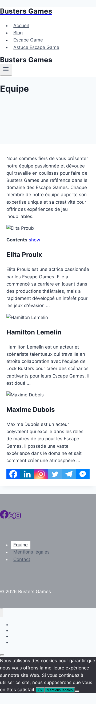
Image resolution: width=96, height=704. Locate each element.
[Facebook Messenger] (83, 474)
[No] (77, 691)
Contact (21, 559)
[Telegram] (69, 474)
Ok (40, 690)
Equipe (20, 544)
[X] (12, 517)
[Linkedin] (27, 474)
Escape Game (28, 40)
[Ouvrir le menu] (6, 70)
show (34, 239)
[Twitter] (55, 474)
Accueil (21, 25)
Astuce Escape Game (36, 47)
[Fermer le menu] (1, 613)
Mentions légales (31, 552)
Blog (18, 32)
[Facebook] (13, 474)
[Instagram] (41, 474)
